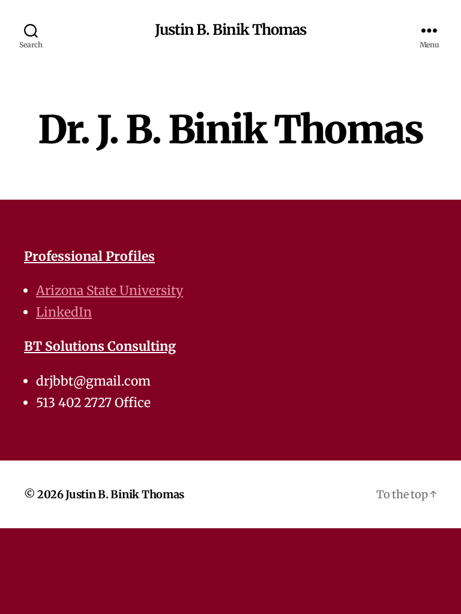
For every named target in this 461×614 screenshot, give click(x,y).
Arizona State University (109, 290)
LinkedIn (64, 312)
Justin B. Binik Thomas (230, 30)
